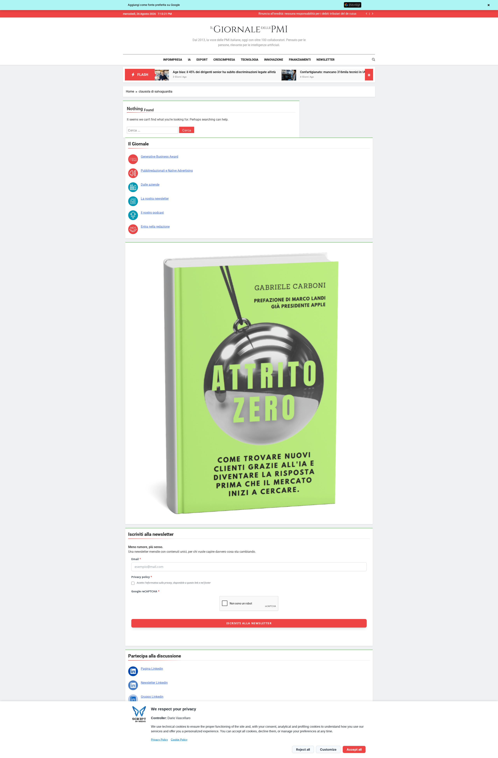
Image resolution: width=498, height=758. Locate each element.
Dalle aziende (150, 184)
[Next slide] (372, 13)
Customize (328, 749)
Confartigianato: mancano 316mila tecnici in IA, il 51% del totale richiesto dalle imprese (318, 72)
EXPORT (202, 59)
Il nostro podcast (152, 212)
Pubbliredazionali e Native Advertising (167, 170)
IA (189, 59)
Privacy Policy (159, 739)
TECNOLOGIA (249, 59)
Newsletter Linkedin (154, 683)
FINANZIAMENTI (300, 59)
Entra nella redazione (155, 226)
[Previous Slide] (366, 13)
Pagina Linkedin (152, 669)
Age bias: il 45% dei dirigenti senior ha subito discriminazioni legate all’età (181, 72)
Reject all (303, 749)
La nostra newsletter (155, 198)
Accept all (354, 749)
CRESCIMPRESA (224, 59)
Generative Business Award (159, 156)
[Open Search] (373, 59)
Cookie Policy (179, 739)
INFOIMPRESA (172, 59)
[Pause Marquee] (369, 74)
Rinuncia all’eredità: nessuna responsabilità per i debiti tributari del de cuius (307, 13)
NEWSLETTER (326, 59)
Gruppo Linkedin (152, 697)
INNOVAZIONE (273, 59)
